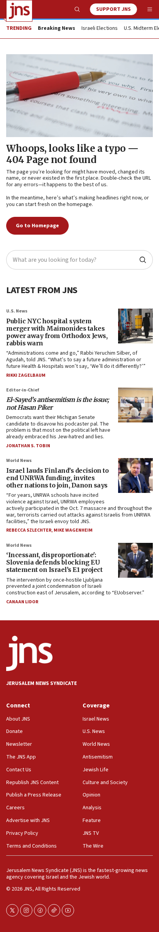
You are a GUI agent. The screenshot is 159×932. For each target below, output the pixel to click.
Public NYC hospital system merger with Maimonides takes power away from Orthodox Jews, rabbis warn (56, 332)
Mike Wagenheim (73, 530)
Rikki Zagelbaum (26, 375)
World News (19, 460)
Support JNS (113, 9)
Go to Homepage (37, 226)
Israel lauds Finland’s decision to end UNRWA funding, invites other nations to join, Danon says (57, 478)
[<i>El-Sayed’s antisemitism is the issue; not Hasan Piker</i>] (135, 405)
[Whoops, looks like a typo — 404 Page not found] (79, 95)
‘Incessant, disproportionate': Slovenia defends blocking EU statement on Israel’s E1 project (54, 562)
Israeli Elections (99, 28)
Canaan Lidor (22, 602)
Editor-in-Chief (22, 390)
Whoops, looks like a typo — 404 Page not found (72, 154)
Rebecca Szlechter (28, 530)
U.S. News (16, 311)
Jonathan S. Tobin (28, 446)
